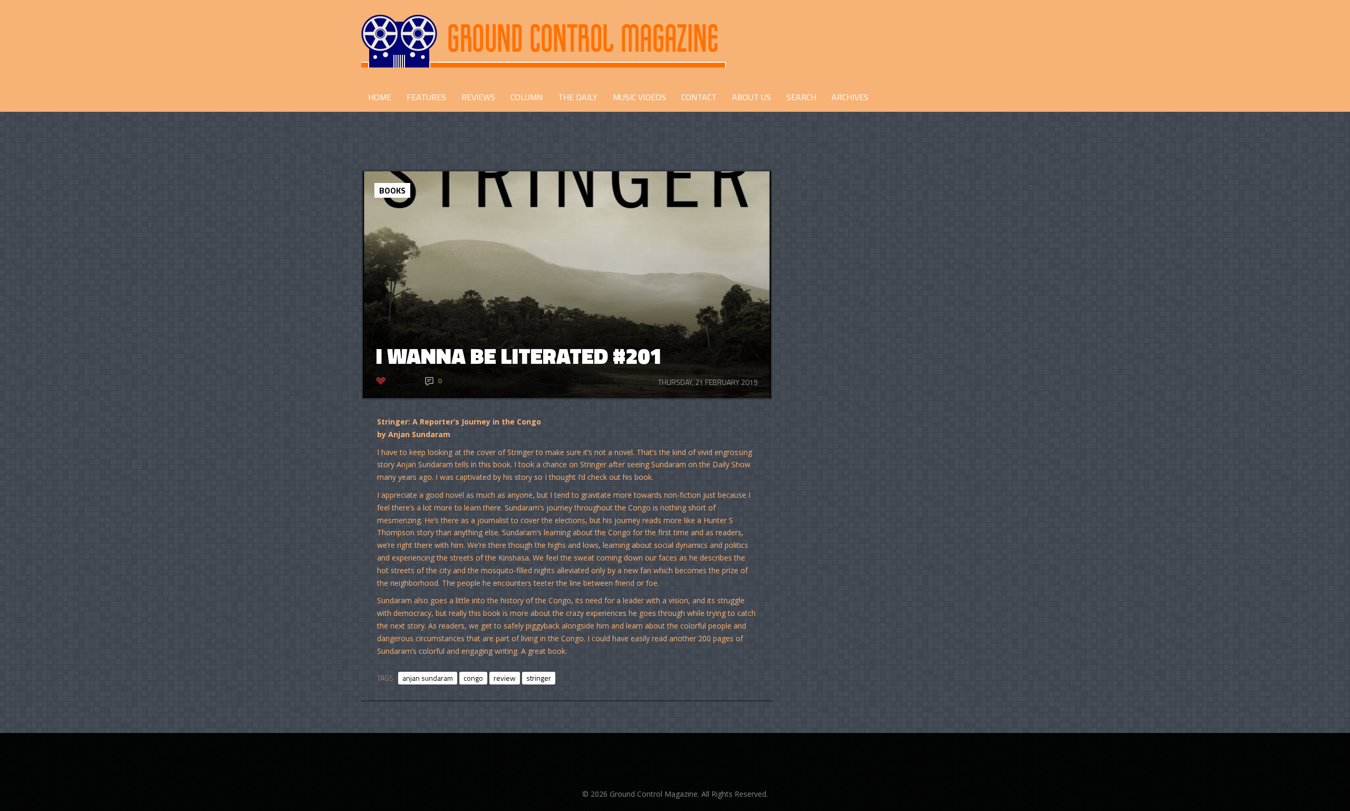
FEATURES (426, 97)
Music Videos (639, 97)
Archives (850, 97)
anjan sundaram (427, 677)
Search (801, 97)
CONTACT (699, 97)
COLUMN (526, 97)
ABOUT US (751, 97)
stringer (538, 677)
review (505, 677)
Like (397, 380)
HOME (379, 97)
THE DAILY (577, 97)
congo (473, 677)
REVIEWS (478, 97)
